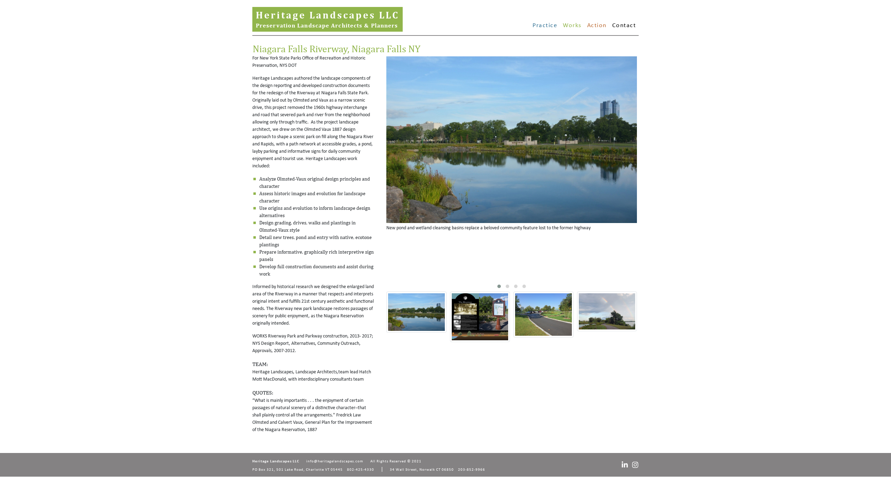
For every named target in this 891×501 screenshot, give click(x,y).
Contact (624, 25)
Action (597, 25)
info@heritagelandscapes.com (334, 461)
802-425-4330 (360, 470)
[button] (499, 286)
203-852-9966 (471, 470)
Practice (545, 25)
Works (572, 25)
